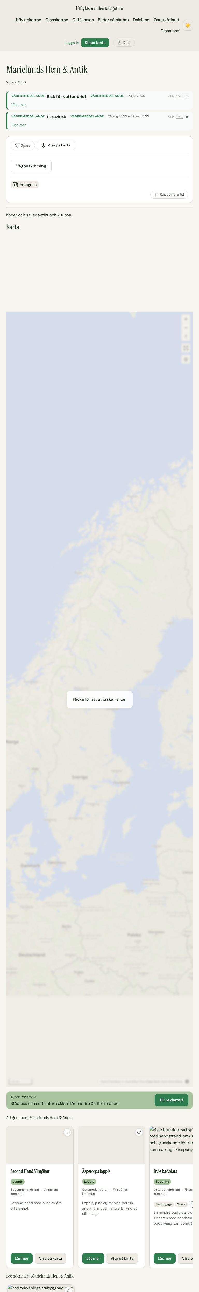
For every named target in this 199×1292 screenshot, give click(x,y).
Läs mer (22, 1258)
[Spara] (67, 1132)
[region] (99, 1197)
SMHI (179, 96)
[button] (99, 699)
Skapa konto (95, 42)
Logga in (72, 42)
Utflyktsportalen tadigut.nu (99, 8)
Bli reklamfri (171, 1100)
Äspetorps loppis (96, 1171)
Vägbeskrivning (31, 166)
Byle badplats (165, 1171)
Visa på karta (59, 145)
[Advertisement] (99, 271)
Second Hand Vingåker (30, 1171)
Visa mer (18, 104)
